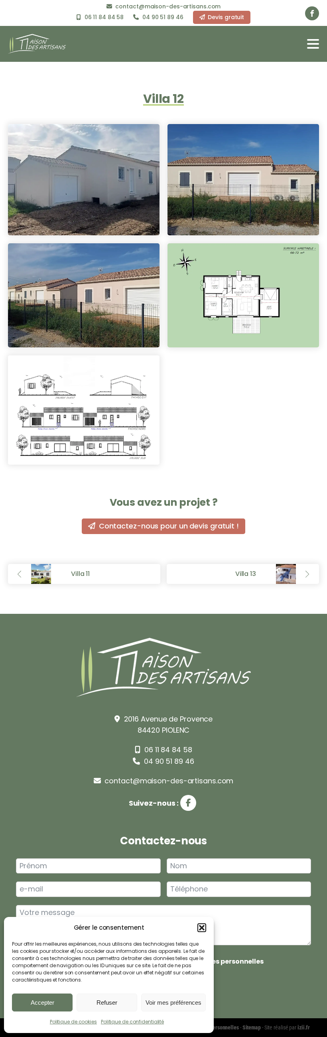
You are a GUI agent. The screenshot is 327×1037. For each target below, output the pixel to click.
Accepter (42, 1002)
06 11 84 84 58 (167, 750)
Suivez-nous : (155, 803)
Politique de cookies (73, 1021)
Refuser (107, 1002)
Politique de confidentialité (132, 1021)
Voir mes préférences (173, 1002)
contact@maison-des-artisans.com (168, 781)
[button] (202, 928)
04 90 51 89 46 (168, 761)
